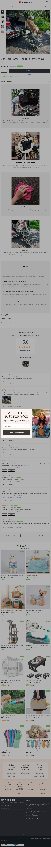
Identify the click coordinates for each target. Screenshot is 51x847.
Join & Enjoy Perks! (16, 432)
